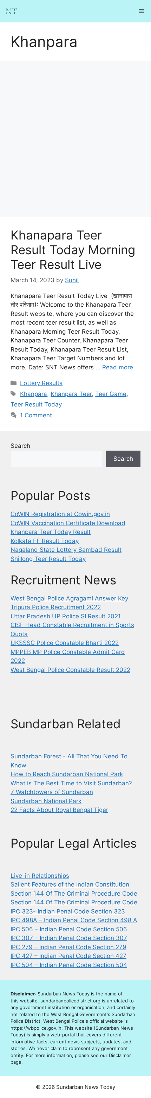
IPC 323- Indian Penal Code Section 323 (68, 911)
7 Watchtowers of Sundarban (52, 791)
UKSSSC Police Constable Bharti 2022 (65, 642)
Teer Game (110, 393)
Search (20, 445)
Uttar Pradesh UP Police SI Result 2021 (66, 616)
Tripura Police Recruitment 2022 (56, 607)
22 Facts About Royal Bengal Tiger (59, 809)
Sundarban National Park (46, 801)
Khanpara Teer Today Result (51, 531)
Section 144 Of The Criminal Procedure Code (74, 893)
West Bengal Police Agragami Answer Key (69, 598)
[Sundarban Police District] (11, 11)
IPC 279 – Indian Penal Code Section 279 (68, 947)
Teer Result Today (36, 404)
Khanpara (33, 393)
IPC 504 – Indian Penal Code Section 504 (69, 964)
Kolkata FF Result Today (45, 540)
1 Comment (36, 415)
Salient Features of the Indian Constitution (70, 884)
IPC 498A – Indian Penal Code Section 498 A (74, 920)
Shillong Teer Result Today (48, 558)
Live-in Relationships (40, 875)
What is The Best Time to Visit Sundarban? (71, 783)
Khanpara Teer (71, 393)
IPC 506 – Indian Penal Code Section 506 (69, 929)
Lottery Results (41, 383)
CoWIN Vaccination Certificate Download (68, 523)
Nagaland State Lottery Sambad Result (66, 549)
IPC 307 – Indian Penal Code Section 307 (69, 937)
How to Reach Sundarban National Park (67, 774)
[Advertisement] (75, 139)
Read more (117, 367)
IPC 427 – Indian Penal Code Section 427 (68, 955)
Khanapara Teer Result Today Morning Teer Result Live (73, 250)
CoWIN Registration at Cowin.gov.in (60, 513)
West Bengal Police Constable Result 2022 (70, 669)
